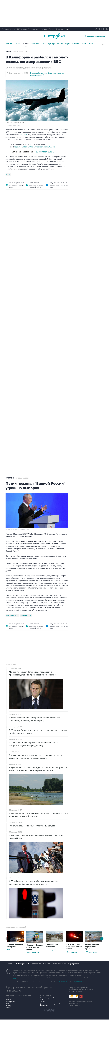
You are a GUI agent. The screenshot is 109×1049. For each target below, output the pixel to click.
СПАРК (8, 1000)
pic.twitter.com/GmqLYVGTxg (43, 147)
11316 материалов (13, 950)
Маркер (8, 1006)
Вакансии (46, 964)
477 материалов (91, 952)
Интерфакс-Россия (47, 29)
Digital (67, 44)
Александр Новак (12, 354)
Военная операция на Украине (15, 945)
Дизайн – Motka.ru (74, 1005)
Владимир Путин (12, 615)
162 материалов (52, 950)
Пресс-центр (36, 964)
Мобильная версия (8, 29)
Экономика (35, 44)
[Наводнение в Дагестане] (54, 942)
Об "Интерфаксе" (23, 29)
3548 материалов (32, 953)
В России (17, 44)
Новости (75, 44)
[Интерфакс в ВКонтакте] (47, 1010)
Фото (91, 44)
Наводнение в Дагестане (52, 945)
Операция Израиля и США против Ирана (34, 947)
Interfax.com (35, 29)
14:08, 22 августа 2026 (24, 204)
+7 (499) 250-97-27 (79, 982)
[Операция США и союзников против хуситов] (74, 942)
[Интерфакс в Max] (53, 1010)
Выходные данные (74, 1003)
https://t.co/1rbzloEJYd (23, 147)
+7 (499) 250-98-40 (63, 982)
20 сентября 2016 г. (45, 152)
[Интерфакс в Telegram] (44, 1010)
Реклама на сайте (59, 964)
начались (61, 288)
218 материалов (71, 952)
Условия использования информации (80, 1001)
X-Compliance (10, 1002)
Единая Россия (25, 615)
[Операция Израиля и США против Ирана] (34, 942)
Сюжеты (84, 44)
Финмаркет (60, 29)
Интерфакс (54, 36)
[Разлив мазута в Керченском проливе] (93, 942)
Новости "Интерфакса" (47, 998)
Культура (51, 44)
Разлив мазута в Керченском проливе (92, 946)
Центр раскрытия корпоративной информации (50, 1005)
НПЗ (23, 354)
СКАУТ (8, 1004)
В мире (26, 44)
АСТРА (8, 1008)
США (8, 174)
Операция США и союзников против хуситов (74, 946)
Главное (9, 44)
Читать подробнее (54, 273)
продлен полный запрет (46, 339)
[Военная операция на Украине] (15, 942)
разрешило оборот (14, 266)
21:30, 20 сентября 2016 (20, 52)
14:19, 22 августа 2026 (22, 478)
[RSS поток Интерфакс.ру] (50, 1010)
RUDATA (42, 1002)
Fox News (23, 135)
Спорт (44, 44)
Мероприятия (73, 964)
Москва (60, 44)
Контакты (9, 964)
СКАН (41, 1000)
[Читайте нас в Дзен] (41, 1010)
